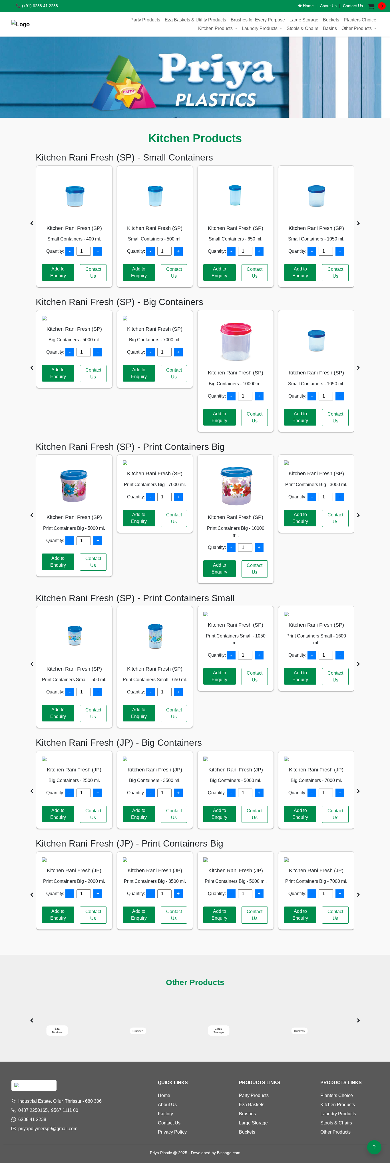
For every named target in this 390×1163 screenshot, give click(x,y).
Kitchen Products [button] (216, 28)
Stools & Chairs (302, 28)
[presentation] (31, 223)
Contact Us (353, 5)
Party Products (145, 19)
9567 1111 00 (64, 1110)
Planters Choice (360, 19)
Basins (330, 28)
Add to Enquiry (58, 272)
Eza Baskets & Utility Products (195, 19)
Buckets (331, 19)
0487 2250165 (33, 1110)
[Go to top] (374, 1147)
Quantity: (55, 251)
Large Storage (304, 19)
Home (308, 5)
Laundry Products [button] (260, 28)
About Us (328, 5)
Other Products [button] (357, 28)
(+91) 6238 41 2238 (37, 5)
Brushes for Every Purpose (258, 19)
